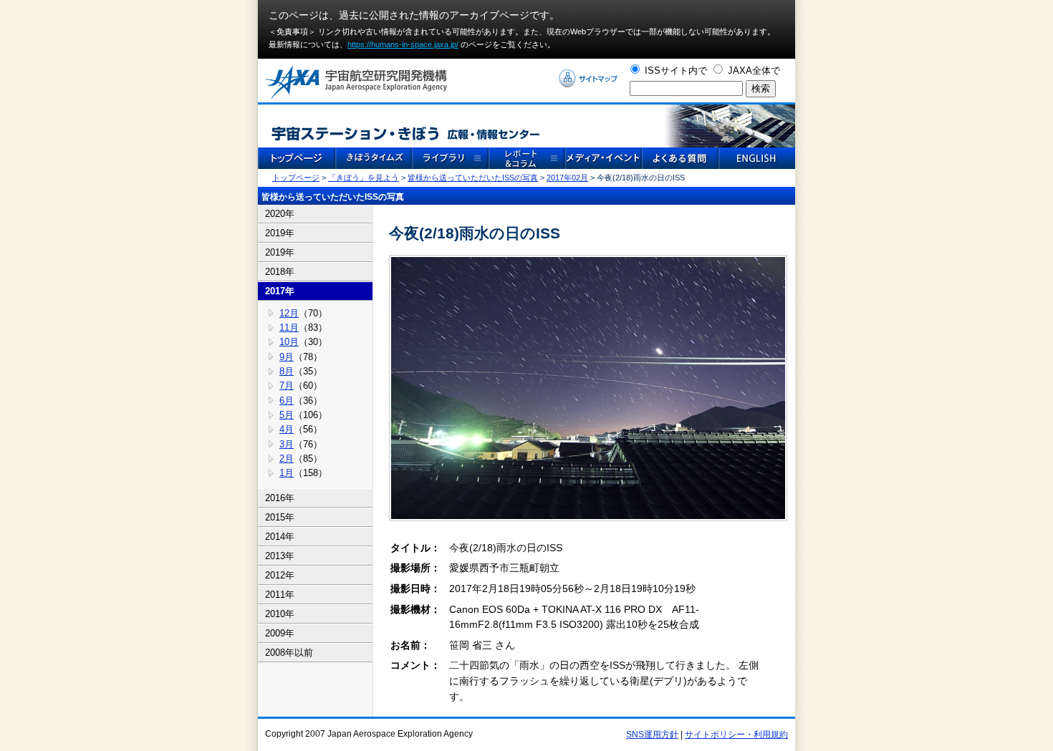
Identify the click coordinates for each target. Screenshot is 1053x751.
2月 (286, 458)
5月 (286, 415)
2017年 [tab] (279, 291)
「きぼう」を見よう (363, 177)
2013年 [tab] (279, 556)
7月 (286, 385)
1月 (286, 472)
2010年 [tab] (279, 614)
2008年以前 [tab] (289, 652)
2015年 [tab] (279, 517)
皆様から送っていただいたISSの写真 (473, 177)
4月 (286, 429)
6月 (286, 400)
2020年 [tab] (279, 213)
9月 (286, 357)
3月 (286, 444)
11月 (289, 327)
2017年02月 (567, 177)
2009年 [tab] (279, 633)
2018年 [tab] (279, 271)
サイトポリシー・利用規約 (736, 735)
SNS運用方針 (652, 735)
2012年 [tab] (279, 575)
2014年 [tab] (279, 536)
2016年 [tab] (279, 498)
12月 (289, 313)
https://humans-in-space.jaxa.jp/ (402, 44)
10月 (289, 341)
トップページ (295, 177)
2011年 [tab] (279, 594)
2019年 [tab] (279, 233)
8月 (286, 371)
